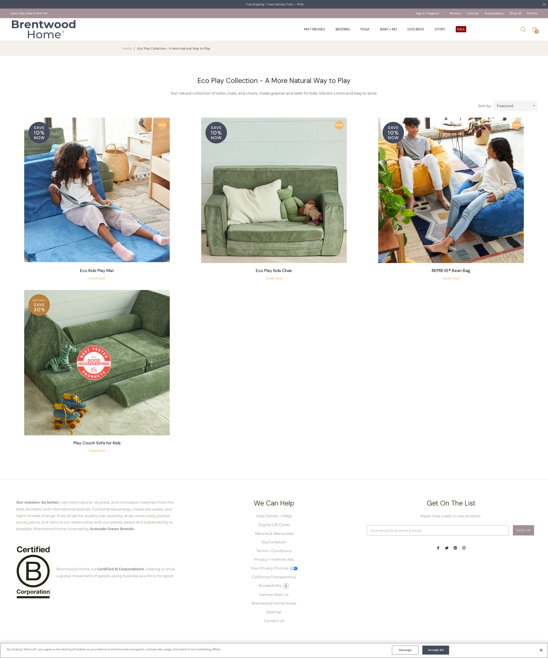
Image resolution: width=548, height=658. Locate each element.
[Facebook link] (438, 547)
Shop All (515, 13)
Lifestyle (473, 13)
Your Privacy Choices (269, 568)
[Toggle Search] (525, 29)
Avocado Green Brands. (112, 528)
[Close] (541, 650)
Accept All (436, 650)
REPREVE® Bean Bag (451, 270)
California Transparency (274, 576)
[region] (274, 650)
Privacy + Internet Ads (274, 559)
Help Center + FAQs (274, 515)
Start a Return (274, 542)
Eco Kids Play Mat (97, 270)
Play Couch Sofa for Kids (97, 443)
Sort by (484, 105)
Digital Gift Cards (274, 524)
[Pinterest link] (455, 547)
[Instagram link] (464, 547)
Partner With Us (274, 594)
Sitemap (274, 611)
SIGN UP (523, 530)
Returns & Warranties (274, 533)
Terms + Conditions (274, 550)
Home (127, 48)
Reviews (455, 13)
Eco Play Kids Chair (274, 270)
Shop (300, 4)
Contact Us (274, 620)
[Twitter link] (446, 547)
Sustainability (494, 13)
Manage (405, 650)
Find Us (532, 13)
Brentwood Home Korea (274, 603)
